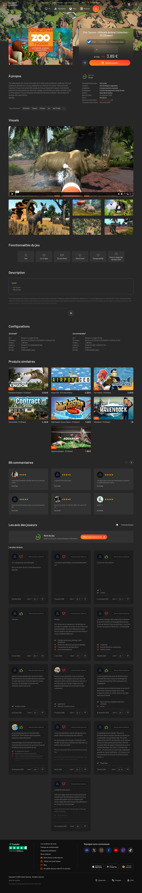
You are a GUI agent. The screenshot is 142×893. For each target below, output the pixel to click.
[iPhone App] (97, 867)
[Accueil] (10, 4)
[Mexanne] (57, 784)
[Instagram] (101, 850)
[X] (94, 850)
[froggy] (57, 499)
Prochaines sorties (72, 3)
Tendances (45, 3)
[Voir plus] (28, 747)
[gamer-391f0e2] (100, 613)
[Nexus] (15, 475)
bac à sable (56, 108)
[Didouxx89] (57, 727)
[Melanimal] (100, 727)
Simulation (103, 98)
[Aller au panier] (128, 4)
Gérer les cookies (14, 880)
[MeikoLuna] (100, 499)
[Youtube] (116, 850)
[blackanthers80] (57, 670)
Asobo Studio (119, 90)
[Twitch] (123, 850)
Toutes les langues (127, 525)
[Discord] (87, 850)
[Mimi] (15, 727)
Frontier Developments (107, 90)
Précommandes (57, 3)
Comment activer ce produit (109, 88)
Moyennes (103, 102)
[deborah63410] (15, 557)
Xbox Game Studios (106, 93)
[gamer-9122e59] (15, 613)
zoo (49, 108)
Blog (83, 3)
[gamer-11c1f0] (15, 499)
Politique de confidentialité (50, 847)
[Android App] (112, 867)
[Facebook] (109, 850)
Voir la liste (103, 83)
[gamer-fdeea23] (15, 670)
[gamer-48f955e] (57, 613)
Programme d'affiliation (48, 851)
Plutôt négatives (105, 100)
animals (42, 108)
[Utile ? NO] (42, 599)
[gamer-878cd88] (100, 557)
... (64, 108)
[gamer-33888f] (100, 475)
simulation (26, 108)
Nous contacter (46, 854)
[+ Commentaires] (131, 462)
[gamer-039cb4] (57, 475)
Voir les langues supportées (109, 86)
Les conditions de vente (48, 844)
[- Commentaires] (126, 462)
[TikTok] (130, 850)
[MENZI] (100, 670)
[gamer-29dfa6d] (57, 557)
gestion (34, 108)
